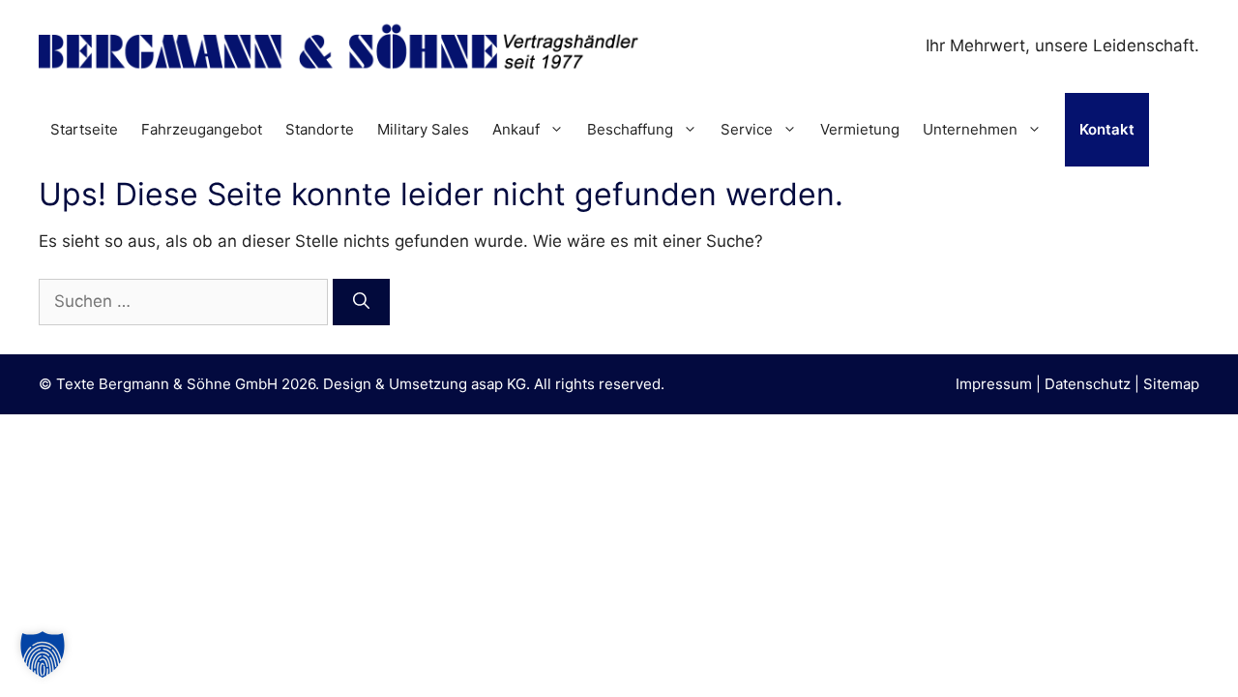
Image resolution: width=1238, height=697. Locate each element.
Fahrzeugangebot (201, 129)
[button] (42, 654)
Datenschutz (1088, 384)
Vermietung (859, 129)
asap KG (498, 384)
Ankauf (516, 129)
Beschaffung (630, 129)
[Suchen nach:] (186, 301)
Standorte (319, 129)
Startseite (84, 129)
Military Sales (423, 129)
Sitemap (1171, 384)
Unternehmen (970, 129)
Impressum (994, 384)
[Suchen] (361, 302)
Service (747, 129)
